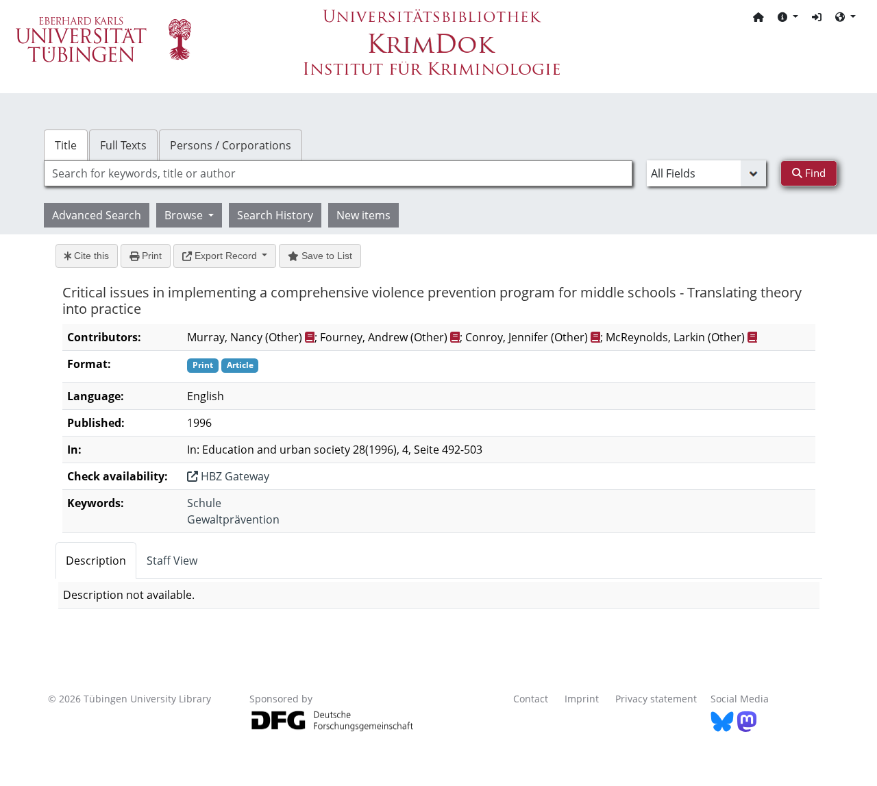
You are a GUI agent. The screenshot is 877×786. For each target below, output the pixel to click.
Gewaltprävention (233, 519)
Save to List (325, 255)
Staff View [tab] (172, 560)
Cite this (90, 255)
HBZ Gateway (233, 476)
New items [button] (363, 215)
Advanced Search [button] (96, 215)
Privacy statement (656, 698)
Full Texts (123, 145)
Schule (204, 503)
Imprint (582, 698)
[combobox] (338, 173)
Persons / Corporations (230, 145)
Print (150, 255)
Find (814, 173)
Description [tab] (96, 560)
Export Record (226, 255)
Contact (530, 698)
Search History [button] (275, 215)
